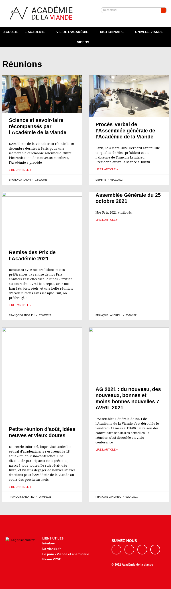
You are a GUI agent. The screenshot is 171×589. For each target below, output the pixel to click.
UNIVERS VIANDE (149, 32)
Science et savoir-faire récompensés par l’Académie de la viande (37, 126)
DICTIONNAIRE (112, 32)
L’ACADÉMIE (35, 32)
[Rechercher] (163, 10)
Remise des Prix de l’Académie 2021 (32, 255)
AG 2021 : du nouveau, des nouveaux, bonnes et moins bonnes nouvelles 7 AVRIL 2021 (128, 398)
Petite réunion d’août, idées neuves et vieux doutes (42, 432)
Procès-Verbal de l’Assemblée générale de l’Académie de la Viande (125, 131)
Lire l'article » (20, 169)
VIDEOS (83, 42)
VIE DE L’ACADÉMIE (72, 32)
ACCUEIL (10, 32)
